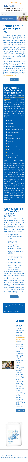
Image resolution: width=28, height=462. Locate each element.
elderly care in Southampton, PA (20, 339)
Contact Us (14, 79)
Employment (20, 457)
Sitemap (15, 458)
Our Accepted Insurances (11, 311)
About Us (8, 455)
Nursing (2, 457)
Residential (7, 457)
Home (5, 14)
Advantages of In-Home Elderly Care (13, 305)
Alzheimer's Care (15, 455)
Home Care (22, 455)
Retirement (13, 457)
